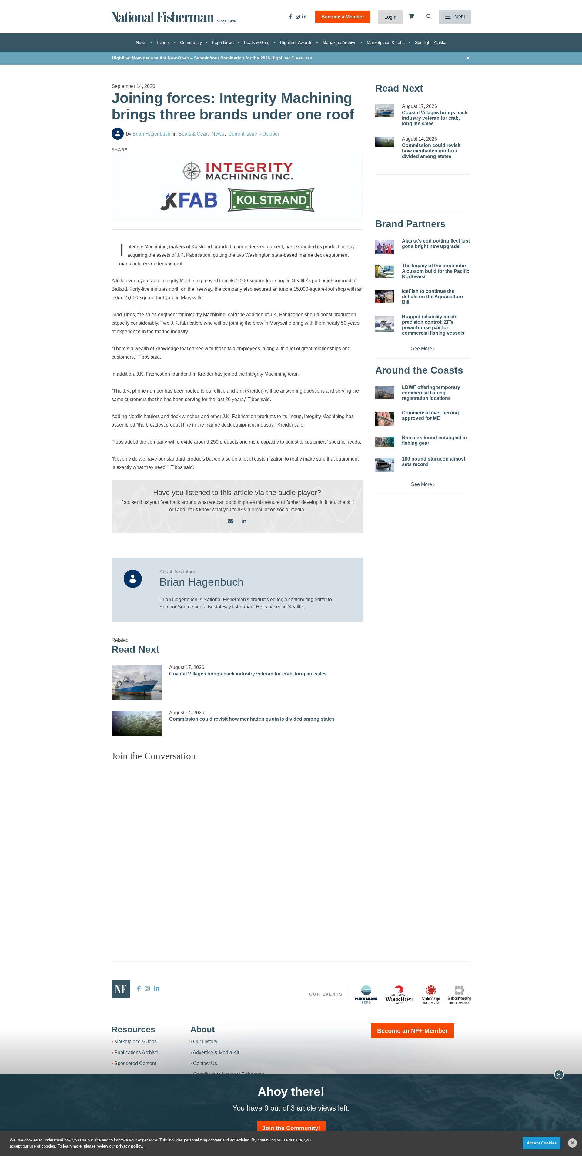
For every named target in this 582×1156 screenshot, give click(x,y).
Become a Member (342, 16)
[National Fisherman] (164, 16)
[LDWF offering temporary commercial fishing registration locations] (384, 392)
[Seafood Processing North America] (459, 994)
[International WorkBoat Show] (400, 994)
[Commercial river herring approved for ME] (384, 419)
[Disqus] (237, 842)
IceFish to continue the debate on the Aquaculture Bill (432, 297)
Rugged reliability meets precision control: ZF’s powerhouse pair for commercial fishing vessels (433, 325)
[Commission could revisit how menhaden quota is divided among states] (137, 723)
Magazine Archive (339, 42)
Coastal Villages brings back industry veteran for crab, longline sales (248, 673)
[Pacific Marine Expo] (366, 994)
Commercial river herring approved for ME (430, 415)
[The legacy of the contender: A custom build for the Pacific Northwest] (384, 271)
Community (191, 42)
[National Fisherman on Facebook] (290, 17)
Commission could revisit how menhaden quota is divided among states (252, 719)
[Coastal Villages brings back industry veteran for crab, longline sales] (137, 682)
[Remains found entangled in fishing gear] (384, 442)
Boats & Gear (257, 42)
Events (163, 42)
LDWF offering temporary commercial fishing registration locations (431, 393)
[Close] (572, 1143)
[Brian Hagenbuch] (118, 134)
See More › (423, 348)
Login (390, 17)
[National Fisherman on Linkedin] (304, 17)
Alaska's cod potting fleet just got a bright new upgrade (436, 243)
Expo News (223, 42)
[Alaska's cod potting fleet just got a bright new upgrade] (384, 247)
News (141, 42)
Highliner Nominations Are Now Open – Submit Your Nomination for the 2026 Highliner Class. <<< (212, 57)
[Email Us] (230, 521)
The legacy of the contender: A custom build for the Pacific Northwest (435, 271)
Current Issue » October (253, 133)
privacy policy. (129, 1146)
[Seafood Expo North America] (431, 994)
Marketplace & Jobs (386, 42)
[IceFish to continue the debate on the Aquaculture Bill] (384, 296)
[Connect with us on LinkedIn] (244, 521)
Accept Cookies (542, 1143)
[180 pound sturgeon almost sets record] (384, 465)
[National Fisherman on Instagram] (298, 17)
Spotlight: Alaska (431, 42)
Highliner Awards (296, 42)
